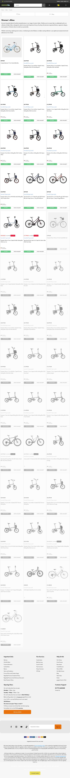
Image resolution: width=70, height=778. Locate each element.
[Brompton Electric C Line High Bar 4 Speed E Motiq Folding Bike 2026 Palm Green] (12, 353)
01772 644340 (60, 688)
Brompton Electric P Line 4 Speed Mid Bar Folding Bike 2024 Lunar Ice (12, 241)
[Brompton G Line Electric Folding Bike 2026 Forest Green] (58, 135)
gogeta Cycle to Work (61, 680)
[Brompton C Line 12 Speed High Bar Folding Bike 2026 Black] (12, 266)
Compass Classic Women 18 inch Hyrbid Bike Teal (57, 238)
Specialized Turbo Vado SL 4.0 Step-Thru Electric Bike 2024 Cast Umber (35, 241)
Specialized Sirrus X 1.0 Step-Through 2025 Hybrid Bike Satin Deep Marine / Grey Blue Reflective (34, 197)
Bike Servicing (39, 662)
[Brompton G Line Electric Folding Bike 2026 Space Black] (35, 135)
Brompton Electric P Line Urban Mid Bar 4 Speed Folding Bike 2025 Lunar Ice (33, 547)
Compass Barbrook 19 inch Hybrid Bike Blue (10, 63)
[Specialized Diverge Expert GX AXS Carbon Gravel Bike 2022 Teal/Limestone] (12, 440)
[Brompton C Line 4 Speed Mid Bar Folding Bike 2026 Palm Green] (58, 91)
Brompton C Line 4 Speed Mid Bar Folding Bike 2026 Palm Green (57, 110)
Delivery (5, 660)
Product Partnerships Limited (40, 745)
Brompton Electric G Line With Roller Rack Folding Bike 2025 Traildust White (12, 197)
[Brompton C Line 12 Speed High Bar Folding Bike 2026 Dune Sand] (58, 266)
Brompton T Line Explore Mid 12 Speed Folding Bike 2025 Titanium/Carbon (11, 590)
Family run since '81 (63, 1)
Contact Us (57, 690)
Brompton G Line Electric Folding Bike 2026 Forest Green (57, 153)
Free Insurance (39, 666)
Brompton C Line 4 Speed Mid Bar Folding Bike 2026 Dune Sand (34, 372)
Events (58, 678)
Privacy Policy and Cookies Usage (11, 673)
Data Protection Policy (8, 680)
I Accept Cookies (35, 773)
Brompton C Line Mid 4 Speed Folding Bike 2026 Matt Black (12, 416)
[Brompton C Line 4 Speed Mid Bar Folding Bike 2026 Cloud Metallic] (35, 397)
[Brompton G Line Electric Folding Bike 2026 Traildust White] (12, 135)
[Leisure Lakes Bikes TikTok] (26, 727)
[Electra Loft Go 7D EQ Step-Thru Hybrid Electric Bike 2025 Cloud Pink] (58, 572)
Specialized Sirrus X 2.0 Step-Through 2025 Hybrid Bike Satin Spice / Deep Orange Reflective (57, 197)
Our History (59, 660)
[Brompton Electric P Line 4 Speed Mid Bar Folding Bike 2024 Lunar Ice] (12, 222)
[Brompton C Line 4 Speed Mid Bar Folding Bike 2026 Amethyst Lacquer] (58, 353)
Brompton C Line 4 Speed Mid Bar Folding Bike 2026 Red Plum (57, 416)
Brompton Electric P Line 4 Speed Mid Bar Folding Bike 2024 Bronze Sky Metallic (58, 547)
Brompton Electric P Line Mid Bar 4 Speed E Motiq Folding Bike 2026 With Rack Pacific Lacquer (57, 328)
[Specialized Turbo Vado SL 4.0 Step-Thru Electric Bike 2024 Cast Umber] (35, 222)
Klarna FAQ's (59, 669)
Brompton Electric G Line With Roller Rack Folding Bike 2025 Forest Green (12, 547)
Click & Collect (7, 662)
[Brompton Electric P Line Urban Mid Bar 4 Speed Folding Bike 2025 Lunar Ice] (35, 528)
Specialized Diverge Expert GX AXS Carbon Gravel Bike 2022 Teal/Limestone (11, 459)
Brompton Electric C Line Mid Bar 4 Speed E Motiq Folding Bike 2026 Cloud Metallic (11, 110)
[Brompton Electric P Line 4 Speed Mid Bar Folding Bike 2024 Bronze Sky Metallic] (58, 528)
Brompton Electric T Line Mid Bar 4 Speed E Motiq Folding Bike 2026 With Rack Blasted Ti (34, 66)
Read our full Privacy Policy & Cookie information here (35, 769)
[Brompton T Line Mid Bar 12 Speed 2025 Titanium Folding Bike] (35, 484)
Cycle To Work (39, 664)
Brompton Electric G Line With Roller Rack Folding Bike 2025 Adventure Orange (58, 503)
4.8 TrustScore (8, 1)
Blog (58, 673)
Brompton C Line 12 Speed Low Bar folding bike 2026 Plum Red (35, 284)
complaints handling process (60, 756)
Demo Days (59, 675)
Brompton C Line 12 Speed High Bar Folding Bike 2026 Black (12, 284)
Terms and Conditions (8, 671)
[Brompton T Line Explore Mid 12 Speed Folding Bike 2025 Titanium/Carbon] (12, 572)
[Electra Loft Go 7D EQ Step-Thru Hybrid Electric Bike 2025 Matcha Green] (12, 615)
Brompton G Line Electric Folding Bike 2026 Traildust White (11, 153)
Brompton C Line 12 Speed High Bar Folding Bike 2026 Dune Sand (58, 284)
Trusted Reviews (60, 666)
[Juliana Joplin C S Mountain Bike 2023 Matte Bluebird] (35, 440)
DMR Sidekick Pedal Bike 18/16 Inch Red (32, 590)
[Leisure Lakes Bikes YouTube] (21, 727)
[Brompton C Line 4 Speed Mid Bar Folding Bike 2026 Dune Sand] (35, 353)
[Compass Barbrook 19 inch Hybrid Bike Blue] (12, 47)
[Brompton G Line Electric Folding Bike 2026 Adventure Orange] (58, 440)
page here (20, 708)
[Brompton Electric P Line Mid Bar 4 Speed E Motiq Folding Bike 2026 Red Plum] (35, 309)
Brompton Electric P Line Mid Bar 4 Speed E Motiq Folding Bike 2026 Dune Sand (34, 110)
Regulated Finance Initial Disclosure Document (14, 678)
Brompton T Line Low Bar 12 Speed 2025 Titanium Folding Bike (11, 503)
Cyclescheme (6, 666)
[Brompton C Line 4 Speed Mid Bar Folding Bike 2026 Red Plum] (58, 397)
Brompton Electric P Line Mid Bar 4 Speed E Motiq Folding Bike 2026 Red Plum (34, 328)
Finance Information (8, 664)
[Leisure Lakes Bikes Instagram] (16, 727)
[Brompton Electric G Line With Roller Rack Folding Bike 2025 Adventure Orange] (58, 484)
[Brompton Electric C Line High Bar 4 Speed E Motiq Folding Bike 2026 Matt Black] (58, 47)
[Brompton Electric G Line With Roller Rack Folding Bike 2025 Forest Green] (12, 528)
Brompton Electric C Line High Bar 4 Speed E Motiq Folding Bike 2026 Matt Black (57, 66)
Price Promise (59, 662)
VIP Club (38, 671)
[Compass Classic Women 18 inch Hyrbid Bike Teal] (58, 222)
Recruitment (59, 664)
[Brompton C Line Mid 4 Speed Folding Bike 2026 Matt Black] (12, 397)
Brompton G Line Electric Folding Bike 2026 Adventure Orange (58, 459)
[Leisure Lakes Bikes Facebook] (11, 727)
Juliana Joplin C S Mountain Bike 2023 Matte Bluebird (35, 459)
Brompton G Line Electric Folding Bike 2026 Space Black (34, 153)
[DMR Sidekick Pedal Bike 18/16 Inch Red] (35, 572)
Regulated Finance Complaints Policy (12, 675)
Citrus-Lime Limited (39, 741)
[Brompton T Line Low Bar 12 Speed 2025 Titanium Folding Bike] (12, 484)
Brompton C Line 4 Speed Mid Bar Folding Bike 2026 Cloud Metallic (34, 416)
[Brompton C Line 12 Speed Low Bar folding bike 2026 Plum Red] (35, 266)
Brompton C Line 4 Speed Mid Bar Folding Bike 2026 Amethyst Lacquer (57, 372)
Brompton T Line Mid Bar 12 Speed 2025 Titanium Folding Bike (34, 503)
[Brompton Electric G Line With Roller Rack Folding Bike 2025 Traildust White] (12, 178)
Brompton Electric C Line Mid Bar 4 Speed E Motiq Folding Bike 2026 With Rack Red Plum (11, 328)
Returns (5, 669)
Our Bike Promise (60, 671)
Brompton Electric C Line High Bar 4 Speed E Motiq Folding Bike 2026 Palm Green (11, 372)
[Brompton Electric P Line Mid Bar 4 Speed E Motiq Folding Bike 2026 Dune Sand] (35, 91)
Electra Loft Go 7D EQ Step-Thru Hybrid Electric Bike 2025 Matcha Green (11, 634)
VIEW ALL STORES (17, 712)
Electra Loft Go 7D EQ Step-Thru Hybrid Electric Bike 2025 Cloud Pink (57, 590)
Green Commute (39, 669)
